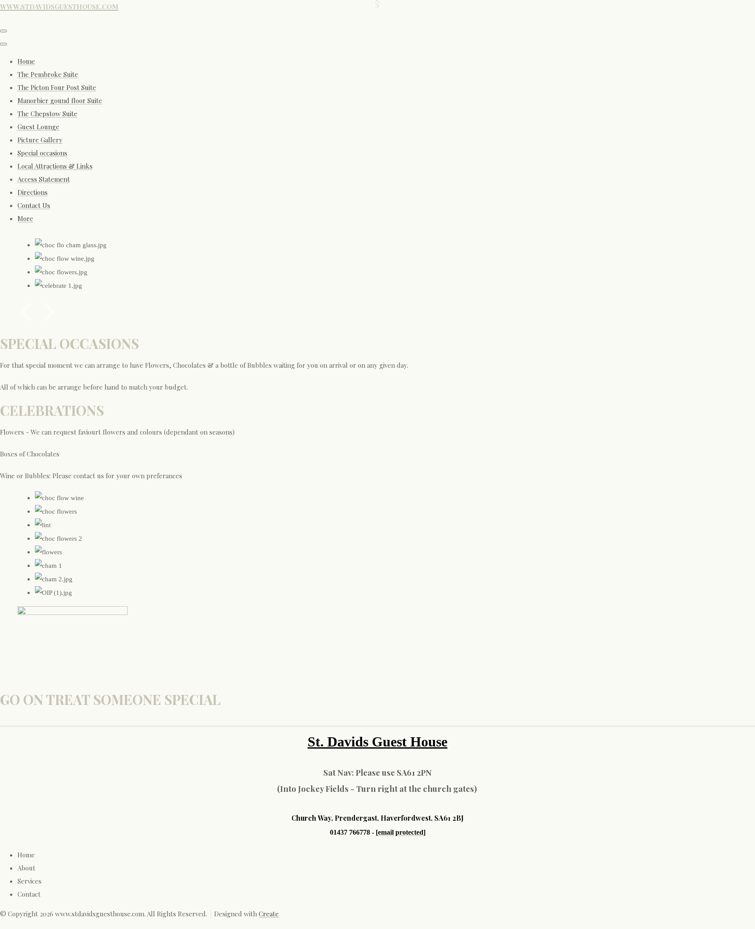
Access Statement (43, 179)
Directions (32, 192)
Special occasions (42, 153)
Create (269, 913)
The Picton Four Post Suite (56, 87)
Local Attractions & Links (55, 166)
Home (26, 61)
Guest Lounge (38, 126)
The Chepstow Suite (47, 113)
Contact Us (33, 205)
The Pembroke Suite (47, 74)
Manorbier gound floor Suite (59, 100)
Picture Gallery (39, 139)
